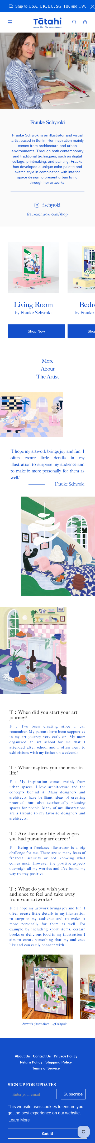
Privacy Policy (65, 1056)
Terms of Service (46, 1068)
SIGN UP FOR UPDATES (32, 1084)
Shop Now (36, 331)
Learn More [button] (19, 1120)
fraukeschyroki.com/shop (47, 214)
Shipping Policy (58, 1062)
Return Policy (31, 1062)
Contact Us (42, 1056)
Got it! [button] (47, 1133)
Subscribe (73, 1094)
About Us (22, 1056)
